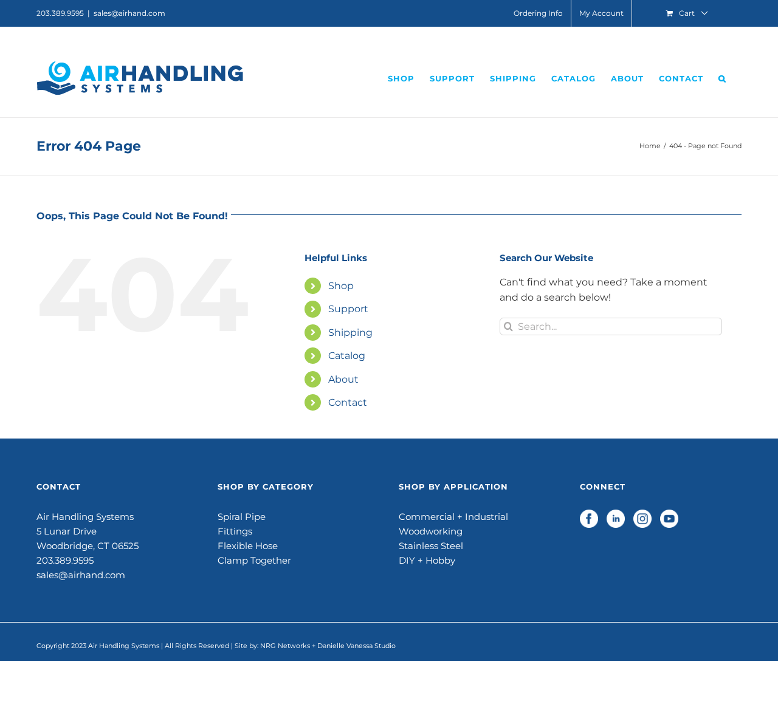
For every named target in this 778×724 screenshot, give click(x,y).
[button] (722, 78)
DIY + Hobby (427, 560)
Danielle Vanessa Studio (356, 645)
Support (348, 309)
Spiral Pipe (242, 516)
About (343, 379)
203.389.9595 (65, 560)
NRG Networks (285, 645)
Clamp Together (254, 560)
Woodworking (431, 531)
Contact (347, 402)
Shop (341, 286)
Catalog (346, 355)
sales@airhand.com (129, 13)
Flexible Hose (248, 546)
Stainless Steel (431, 546)
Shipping (350, 332)
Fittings (235, 531)
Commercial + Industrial (453, 516)
